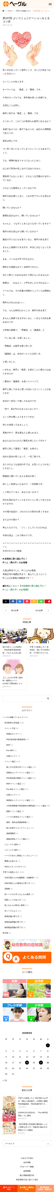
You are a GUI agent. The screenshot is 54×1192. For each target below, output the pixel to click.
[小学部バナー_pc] (39, 1021)
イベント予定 (9, 728)
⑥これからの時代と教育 (14, 905)
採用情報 (27, 1171)
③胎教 (7, 889)
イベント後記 (9, 761)
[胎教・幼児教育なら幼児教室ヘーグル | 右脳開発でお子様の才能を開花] (15, 4)
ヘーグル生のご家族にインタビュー (19, 856)
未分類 (5, 933)
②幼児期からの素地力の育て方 (17, 883)
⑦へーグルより (10, 911)
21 (41, 1063)
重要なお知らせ (10, 861)
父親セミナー (11, 756)
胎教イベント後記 (13, 811)
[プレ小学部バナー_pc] (14, 1021)
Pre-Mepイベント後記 (15, 789)
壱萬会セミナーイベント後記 (18, 773)
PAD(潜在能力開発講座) (16, 739)
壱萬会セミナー (12, 734)
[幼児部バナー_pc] (39, 997)
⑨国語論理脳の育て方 (13, 922)
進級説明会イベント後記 (16, 839)
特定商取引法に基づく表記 (27, 1180)
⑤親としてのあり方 (12, 900)
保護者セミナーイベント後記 (18, 800)
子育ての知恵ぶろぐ (11, 872)
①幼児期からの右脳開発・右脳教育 (19, 878)
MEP (8, 745)
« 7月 (5, 1080)
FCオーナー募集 (27, 1167)
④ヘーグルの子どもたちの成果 (17, 894)
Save (48, 601)
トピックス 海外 (11, 850)
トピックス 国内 (11, 844)
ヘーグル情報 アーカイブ (13, 717)
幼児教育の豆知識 (11, 723)
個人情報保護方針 (27, 1175)
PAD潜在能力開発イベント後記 (19, 778)
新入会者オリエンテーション (18, 828)
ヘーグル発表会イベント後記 (18, 817)
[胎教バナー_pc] (14, 997)
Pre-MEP (10, 750)
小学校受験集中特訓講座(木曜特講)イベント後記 (26, 806)
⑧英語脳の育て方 (11, 916)
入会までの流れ (27, 1158)
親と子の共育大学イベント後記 (19, 767)
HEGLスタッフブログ (13, 867)
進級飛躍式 (10, 833)
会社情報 (27, 1162)
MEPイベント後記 (13, 784)
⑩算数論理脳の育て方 (13, 927)
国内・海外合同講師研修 (16, 822)
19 (27, 1063)
